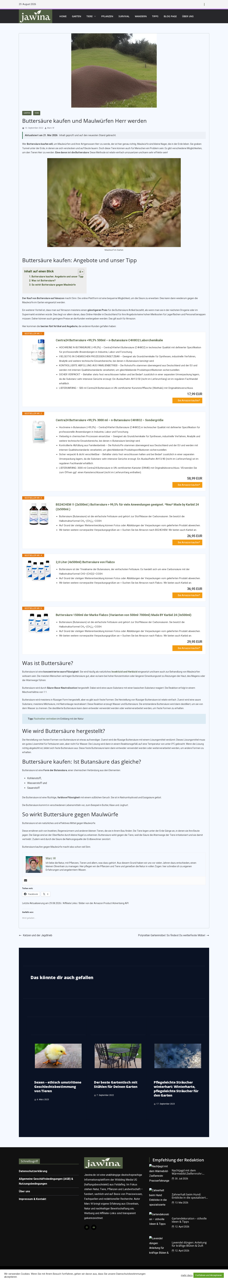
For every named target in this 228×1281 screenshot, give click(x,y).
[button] (94, 16)
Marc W (50, 128)
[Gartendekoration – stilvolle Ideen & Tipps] (159, 1222)
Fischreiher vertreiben (45, 718)
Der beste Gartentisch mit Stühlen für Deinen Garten (115, 1084)
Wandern (141, 16)
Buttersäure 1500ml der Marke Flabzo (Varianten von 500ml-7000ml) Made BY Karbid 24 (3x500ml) (123, 615)
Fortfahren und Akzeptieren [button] (208, 1275)
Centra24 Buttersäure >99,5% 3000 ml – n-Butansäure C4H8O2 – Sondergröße (109, 420)
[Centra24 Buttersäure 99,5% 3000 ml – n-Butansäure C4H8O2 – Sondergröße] (39, 431)
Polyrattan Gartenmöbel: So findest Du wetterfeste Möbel (171, 935)
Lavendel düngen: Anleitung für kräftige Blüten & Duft (189, 1244)
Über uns (188, 16)
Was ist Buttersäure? (44, 280)
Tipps (155, 16)
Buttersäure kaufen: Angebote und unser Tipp (57, 276)
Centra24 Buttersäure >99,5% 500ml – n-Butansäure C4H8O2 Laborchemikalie (109, 340)
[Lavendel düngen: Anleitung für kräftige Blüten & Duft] (159, 1246)
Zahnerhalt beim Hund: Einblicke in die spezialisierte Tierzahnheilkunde (189, 1196)
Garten (76, 16)
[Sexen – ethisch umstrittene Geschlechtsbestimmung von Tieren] (58, 1045)
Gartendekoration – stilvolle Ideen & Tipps (189, 1220)
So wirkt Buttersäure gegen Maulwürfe (54, 284)
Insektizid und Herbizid (124, 671)
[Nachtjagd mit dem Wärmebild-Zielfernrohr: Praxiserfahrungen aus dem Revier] (159, 1174)
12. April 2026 (182, 1226)
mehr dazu (187, 1275)
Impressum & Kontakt (32, 1199)
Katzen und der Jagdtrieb (37, 935)
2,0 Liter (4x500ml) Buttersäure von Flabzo (85, 562)
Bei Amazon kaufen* (189, 400)
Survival (124, 16)
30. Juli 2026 (181, 1178)
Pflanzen (107, 16)
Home (63, 16)
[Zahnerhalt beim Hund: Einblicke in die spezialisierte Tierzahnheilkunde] (159, 1198)
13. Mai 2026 (181, 1202)
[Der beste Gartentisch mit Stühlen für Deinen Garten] (118, 1045)
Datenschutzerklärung (33, 1171)
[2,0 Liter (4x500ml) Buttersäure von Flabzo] (39, 571)
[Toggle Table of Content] (79, 272)
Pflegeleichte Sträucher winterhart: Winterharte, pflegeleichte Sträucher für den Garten (176, 1089)
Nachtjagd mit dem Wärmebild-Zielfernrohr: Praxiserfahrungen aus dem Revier (189, 1172)
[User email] (25, 880)
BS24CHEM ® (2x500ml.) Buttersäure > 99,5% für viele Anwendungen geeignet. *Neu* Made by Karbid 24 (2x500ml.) (127, 507)
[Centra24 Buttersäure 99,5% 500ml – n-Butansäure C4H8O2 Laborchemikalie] (39, 351)
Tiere (89, 16)
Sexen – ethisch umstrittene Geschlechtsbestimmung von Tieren (57, 1086)
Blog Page (170, 16)
